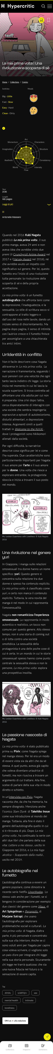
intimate (29, 1000)
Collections (10, 1049)
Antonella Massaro (11, 217)
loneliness (9, 1007)
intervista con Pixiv (20, 797)
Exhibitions (43, 1049)
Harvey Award (22, 259)
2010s (8, 992)
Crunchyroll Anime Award (29, 254)
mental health (11, 1000)
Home (4, 82)
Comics (25, 82)
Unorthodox (35, 892)
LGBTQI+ (22, 992)
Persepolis (31, 911)
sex (35, 992)
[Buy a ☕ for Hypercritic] (15, 1020)
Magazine (26, 1049)
